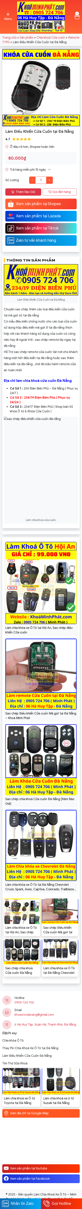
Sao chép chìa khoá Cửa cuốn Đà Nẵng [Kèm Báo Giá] (19, 970)
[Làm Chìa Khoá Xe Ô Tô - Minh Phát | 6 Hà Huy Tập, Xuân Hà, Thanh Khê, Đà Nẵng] (41, 16)
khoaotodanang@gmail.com (34, 1015)
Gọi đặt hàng (61, 192)
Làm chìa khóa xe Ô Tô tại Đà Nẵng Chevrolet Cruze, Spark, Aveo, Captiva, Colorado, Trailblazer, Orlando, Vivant (59, 970)
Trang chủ (9, 38)
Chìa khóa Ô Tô (13, 1041)
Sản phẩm (26, 38)
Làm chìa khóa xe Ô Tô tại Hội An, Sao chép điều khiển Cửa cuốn (21, 930)
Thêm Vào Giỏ (25, 192)
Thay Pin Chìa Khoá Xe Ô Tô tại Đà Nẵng (30, 1048)
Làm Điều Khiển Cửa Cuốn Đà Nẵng (27, 1056)
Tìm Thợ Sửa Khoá (14, 1063)
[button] (8, 16)
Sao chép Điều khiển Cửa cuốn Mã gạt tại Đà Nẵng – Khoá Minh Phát (58, 930)
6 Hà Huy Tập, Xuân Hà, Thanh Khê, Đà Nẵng (45, 1025)
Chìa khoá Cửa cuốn (51, 38)
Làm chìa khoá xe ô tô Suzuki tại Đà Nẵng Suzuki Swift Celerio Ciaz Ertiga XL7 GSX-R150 (60, 1101)
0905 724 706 (24, 1002)
